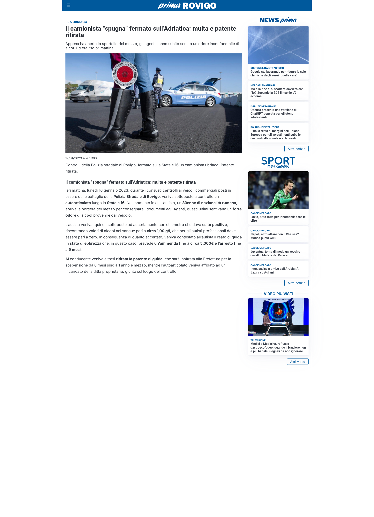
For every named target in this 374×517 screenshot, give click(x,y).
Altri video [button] (297, 362)
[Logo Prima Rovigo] (187, 6)
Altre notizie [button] (296, 149)
